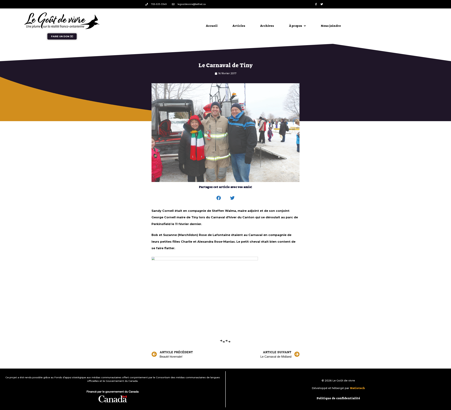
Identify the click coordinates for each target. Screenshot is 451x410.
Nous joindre (331, 26)
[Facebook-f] (315, 4)
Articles (239, 26)
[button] (219, 198)
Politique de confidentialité (338, 398)
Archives (267, 26)
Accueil (212, 26)
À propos (295, 26)
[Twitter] (321, 4)
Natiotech (357, 388)
